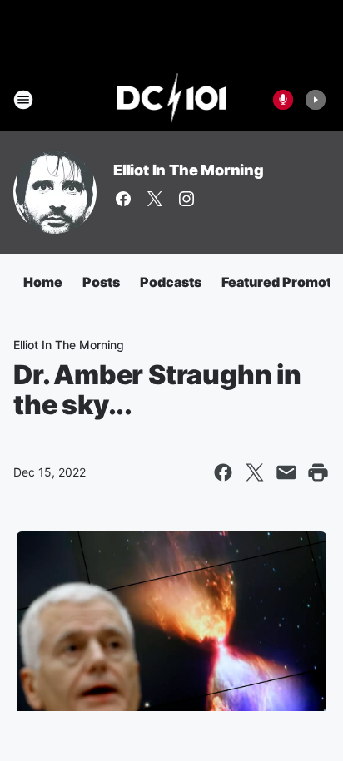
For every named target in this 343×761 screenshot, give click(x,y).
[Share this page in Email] (286, 472)
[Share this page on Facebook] (223, 472)
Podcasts (170, 282)
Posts (101, 282)
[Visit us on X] (155, 199)
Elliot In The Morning (188, 170)
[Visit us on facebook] (123, 199)
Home (42, 282)
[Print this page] (318, 472)
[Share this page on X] (254, 472)
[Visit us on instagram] (186, 199)
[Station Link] (171, 99)
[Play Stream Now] (316, 100)
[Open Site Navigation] (23, 100)
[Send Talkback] (283, 100)
